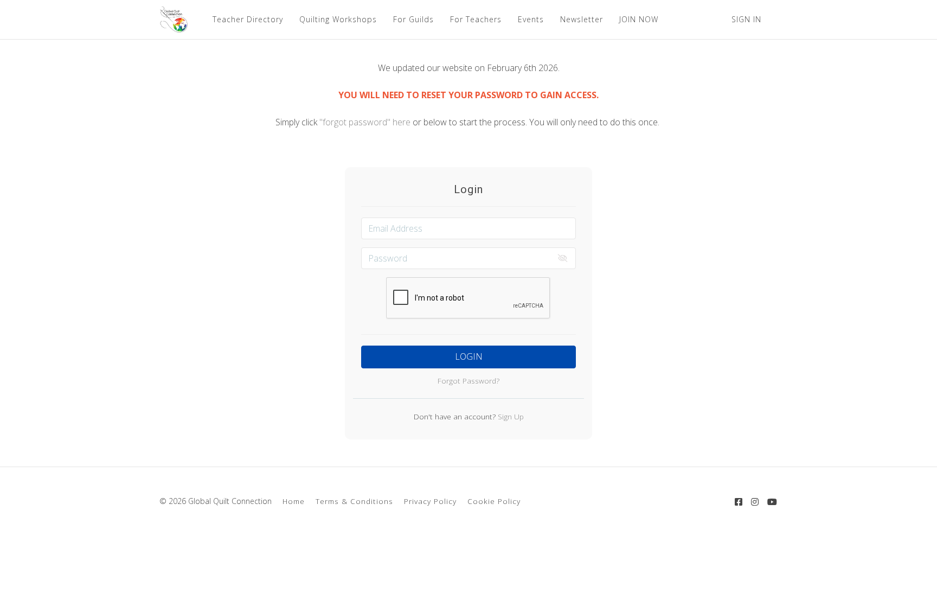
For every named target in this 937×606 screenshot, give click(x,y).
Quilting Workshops (338, 19)
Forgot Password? (468, 380)
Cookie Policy (494, 501)
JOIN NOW (638, 19)
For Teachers (476, 19)
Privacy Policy (430, 501)
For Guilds (413, 19)
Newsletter (581, 19)
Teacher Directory (248, 19)
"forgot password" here (366, 122)
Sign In (746, 19)
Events (531, 19)
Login (469, 356)
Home (294, 501)
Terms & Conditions (354, 501)
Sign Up (510, 416)
